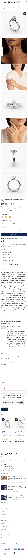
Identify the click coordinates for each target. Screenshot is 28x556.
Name (3, 382)
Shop (2, 511)
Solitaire (3, 8)
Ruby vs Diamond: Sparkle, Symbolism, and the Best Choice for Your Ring (17, 488)
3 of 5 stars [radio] (12, 362)
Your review (4, 364)
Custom (3, 517)
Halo (3, 437)
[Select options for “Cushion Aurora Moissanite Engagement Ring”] (25, 419)
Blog (2, 523)
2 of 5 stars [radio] (11, 362)
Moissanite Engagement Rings (14, 6)
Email (3, 389)
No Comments (19, 482)
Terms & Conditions (6, 534)
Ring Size (3, 227)
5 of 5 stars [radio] (15, 362)
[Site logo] (14, 2)
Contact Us (4, 509)
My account (4, 514)
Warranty (3, 529)
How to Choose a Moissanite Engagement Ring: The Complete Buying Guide (17, 478)
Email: (8, 468)
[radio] (2, 217)
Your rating (4, 362)
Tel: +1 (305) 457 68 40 (8, 470)
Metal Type (4, 214)
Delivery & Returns (6, 532)
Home (2, 6)
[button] (2, 103)
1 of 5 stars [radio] (9, 362)
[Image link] (9, 453)
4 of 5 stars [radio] (13, 362)
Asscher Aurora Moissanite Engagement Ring (7, 433)
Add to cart (14, 234)
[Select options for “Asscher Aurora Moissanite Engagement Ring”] (11, 419)
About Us (3, 506)
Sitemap (3, 537)
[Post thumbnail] (4, 479)
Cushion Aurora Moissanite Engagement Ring (20, 433)
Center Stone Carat (6, 220)
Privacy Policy (4, 526)
